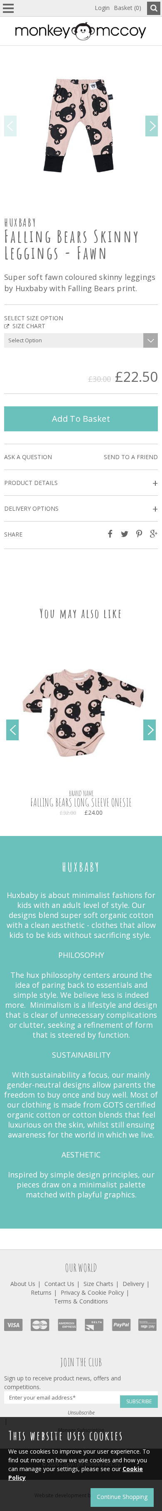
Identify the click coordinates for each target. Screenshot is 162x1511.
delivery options (81, 509)
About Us (22, 1284)
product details (81, 483)
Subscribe (139, 1401)
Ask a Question (28, 457)
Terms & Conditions (81, 1301)
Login (102, 8)
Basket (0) (127, 8)
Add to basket (81, 418)
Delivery (133, 1284)
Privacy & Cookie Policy (92, 1292)
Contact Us (59, 1284)
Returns (41, 1292)
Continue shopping (122, 1497)
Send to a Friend (131, 457)
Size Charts (98, 1284)
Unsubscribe (81, 1412)
